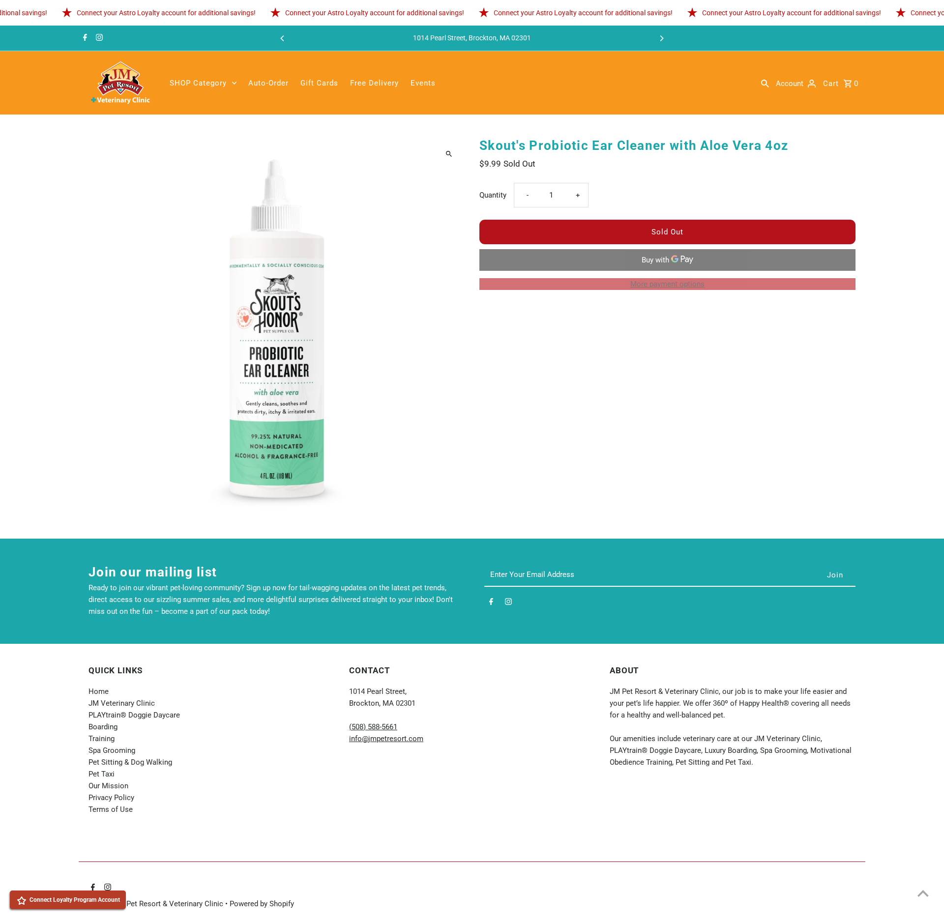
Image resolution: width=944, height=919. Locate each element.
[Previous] (282, 38)
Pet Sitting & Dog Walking (130, 762)
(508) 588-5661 (373, 726)
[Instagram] (98, 38)
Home (98, 691)
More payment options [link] (667, 284)
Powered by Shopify (262, 903)
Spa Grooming (111, 750)
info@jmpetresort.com (386, 738)
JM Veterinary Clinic (121, 703)
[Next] (661, 38)
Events (423, 83)
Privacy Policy (111, 797)
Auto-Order (268, 83)
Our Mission (108, 785)
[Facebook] (84, 38)
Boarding (103, 726)
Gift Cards (319, 83)
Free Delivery (374, 83)
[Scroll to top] (923, 893)
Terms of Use (110, 809)
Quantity (492, 195)
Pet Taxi (101, 774)
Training (101, 738)
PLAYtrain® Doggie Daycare (134, 715)
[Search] (765, 83)
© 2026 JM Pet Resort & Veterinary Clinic (156, 903)
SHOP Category (198, 83)
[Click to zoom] (449, 154)
